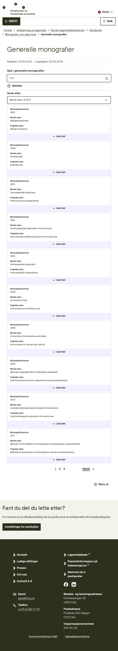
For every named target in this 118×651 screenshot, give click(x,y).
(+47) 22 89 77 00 (29, 609)
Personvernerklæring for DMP (43, 636)
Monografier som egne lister (21, 34)
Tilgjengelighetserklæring (77, 636)
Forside (8, 30)
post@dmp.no (26, 598)
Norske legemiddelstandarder (68, 30)
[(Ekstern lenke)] (65, 584)
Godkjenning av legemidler (32, 30)
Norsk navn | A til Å (20, 100)
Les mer (60, 136)
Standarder (95, 30)
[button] (21, 527)
